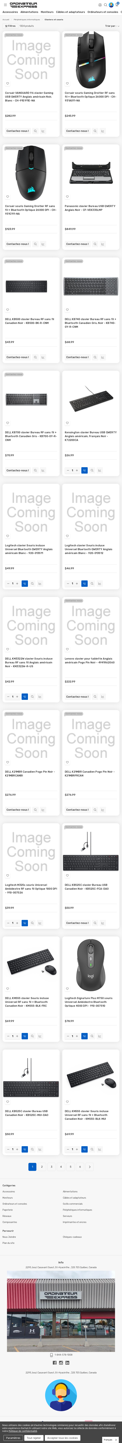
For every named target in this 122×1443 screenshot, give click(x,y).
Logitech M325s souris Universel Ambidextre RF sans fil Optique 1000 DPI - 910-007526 (31, 888)
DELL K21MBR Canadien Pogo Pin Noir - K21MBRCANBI (30, 773)
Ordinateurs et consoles (103, 12)
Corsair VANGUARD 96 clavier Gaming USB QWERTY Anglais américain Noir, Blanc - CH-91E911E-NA (29, 96)
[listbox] (77, 26)
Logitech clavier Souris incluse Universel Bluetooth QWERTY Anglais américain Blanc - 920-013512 (88, 549)
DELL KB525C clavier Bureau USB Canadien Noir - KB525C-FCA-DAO (87, 886)
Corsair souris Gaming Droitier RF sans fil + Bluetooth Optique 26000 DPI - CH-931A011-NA (90, 96)
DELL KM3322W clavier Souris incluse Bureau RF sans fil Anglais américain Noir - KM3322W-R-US (29, 662)
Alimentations (29, 12)
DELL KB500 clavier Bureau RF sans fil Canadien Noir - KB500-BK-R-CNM (29, 321)
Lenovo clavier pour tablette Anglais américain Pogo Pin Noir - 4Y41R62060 (90, 660)
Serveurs (67, 1216)
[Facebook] (56, 1363)
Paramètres (13, 1438)
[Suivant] (90, 1167)
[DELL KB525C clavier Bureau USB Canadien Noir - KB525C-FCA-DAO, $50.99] (90, 852)
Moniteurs (47, 12)
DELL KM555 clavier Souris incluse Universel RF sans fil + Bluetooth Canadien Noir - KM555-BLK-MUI (86, 1115)
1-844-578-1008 (63, 1355)
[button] (61, 1395)
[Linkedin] (67, 1363)
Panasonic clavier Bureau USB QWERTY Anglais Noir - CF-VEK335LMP (90, 208)
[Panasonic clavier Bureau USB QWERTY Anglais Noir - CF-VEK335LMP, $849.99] (90, 173)
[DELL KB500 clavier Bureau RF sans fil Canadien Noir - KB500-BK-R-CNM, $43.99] (31, 286)
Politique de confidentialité (23, 1430)
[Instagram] (62, 1363)
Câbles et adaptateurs (70, 12)
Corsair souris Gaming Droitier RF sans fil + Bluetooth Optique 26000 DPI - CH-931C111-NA (31, 210)
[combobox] (110, 1440)
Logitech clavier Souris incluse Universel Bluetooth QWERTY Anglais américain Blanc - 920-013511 (29, 549)
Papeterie (8, 1210)
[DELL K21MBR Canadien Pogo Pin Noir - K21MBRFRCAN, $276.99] (90, 738)
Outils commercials (73, 1204)
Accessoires (10, 12)
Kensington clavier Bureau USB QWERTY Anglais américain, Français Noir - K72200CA (91, 436)
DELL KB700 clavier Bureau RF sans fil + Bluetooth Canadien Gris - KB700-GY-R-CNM (31, 436)
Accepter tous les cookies (62, 1438)
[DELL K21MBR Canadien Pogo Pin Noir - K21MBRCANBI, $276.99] (31, 738)
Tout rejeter (34, 1438)
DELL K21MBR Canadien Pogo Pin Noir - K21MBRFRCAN (90, 773)
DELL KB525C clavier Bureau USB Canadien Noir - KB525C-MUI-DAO (26, 1113)
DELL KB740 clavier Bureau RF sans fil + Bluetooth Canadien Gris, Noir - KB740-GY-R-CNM (90, 323)
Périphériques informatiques (77, 1210)
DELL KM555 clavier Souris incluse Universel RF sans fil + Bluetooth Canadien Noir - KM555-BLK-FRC (27, 1002)
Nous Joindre (9, 1237)
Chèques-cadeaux (72, 1237)
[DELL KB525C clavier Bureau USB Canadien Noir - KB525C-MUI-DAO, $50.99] (31, 1078)
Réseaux (7, 1216)
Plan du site (8, 1243)
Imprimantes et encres (74, 1222)
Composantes (10, 1222)
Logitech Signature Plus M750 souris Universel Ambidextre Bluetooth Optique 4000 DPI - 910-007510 (88, 1002)
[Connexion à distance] (111, 5)
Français (108, 1440)
